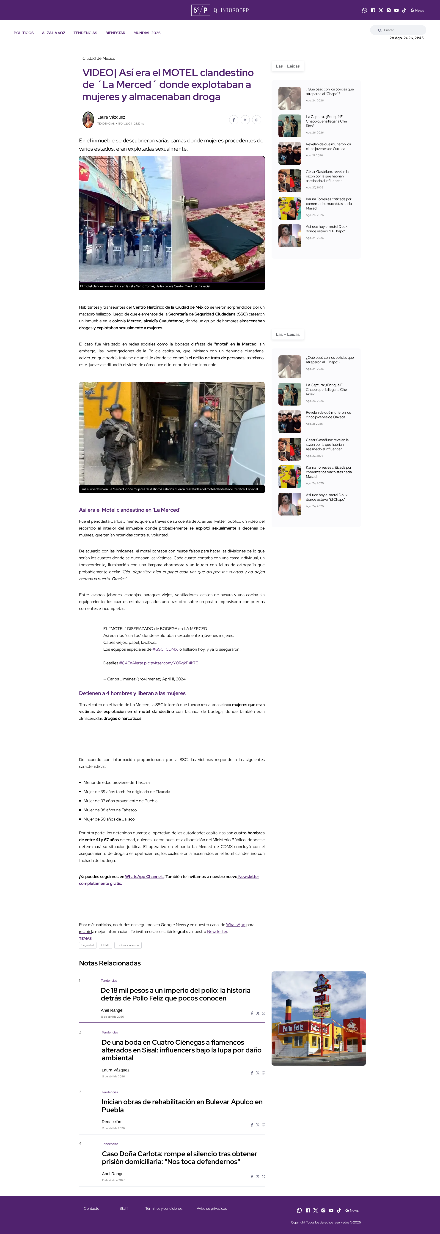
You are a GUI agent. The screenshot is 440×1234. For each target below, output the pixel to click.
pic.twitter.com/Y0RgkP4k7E (171, 663)
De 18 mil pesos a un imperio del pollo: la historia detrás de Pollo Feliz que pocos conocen (175, 994)
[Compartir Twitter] (245, 119)
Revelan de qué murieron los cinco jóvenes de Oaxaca (328, 146)
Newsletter (217, 931)
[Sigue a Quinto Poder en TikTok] (404, 10)
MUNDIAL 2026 (147, 32)
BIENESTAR (115, 32)
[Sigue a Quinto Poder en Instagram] (388, 10)
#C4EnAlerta (131, 663)
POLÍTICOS (24, 32)
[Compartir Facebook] (233, 119)
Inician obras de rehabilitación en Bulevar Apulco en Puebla (182, 1105)
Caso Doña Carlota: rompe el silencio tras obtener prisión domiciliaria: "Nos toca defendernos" (179, 1157)
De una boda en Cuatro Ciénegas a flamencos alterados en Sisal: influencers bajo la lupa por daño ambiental (181, 1049)
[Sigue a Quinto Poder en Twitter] (381, 10)
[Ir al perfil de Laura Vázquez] (88, 119)
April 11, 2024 (174, 679)
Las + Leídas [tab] (288, 66)
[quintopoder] (220, 10)
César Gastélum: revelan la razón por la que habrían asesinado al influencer (327, 176)
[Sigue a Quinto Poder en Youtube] (396, 10)
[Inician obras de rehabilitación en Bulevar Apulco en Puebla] (318, 1129)
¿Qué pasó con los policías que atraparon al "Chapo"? (330, 91)
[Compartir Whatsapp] (256, 119)
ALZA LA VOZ (53, 32)
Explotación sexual (128, 945)
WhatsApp (235, 924)
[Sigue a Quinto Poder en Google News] (417, 10)
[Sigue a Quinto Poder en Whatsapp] (365, 10)
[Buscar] (380, 30)
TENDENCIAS (85, 32)
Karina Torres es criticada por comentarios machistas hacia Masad (329, 204)
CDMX (105, 945)
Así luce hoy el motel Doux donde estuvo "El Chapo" (326, 229)
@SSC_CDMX (165, 649)
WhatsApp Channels (144, 876)
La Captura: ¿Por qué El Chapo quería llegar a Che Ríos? (326, 121)
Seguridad (88, 945)
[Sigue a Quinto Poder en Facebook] (373, 10)
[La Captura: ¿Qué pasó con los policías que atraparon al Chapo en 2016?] (289, 98)
